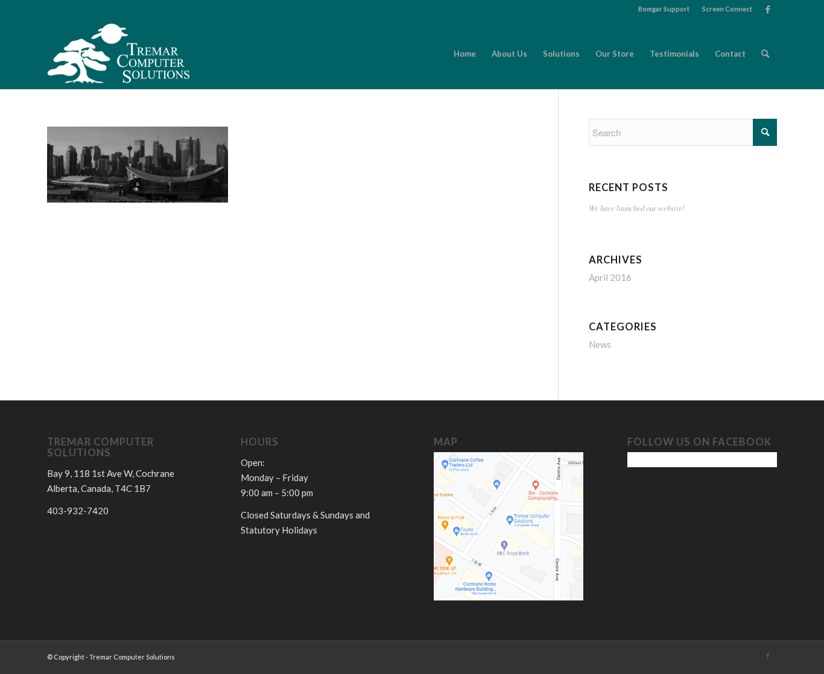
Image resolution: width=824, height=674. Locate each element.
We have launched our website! (637, 208)
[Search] (765, 53)
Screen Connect (727, 9)
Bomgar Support (663, 9)
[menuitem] (664, 9)
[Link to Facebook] (768, 9)
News (600, 344)
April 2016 (610, 277)
